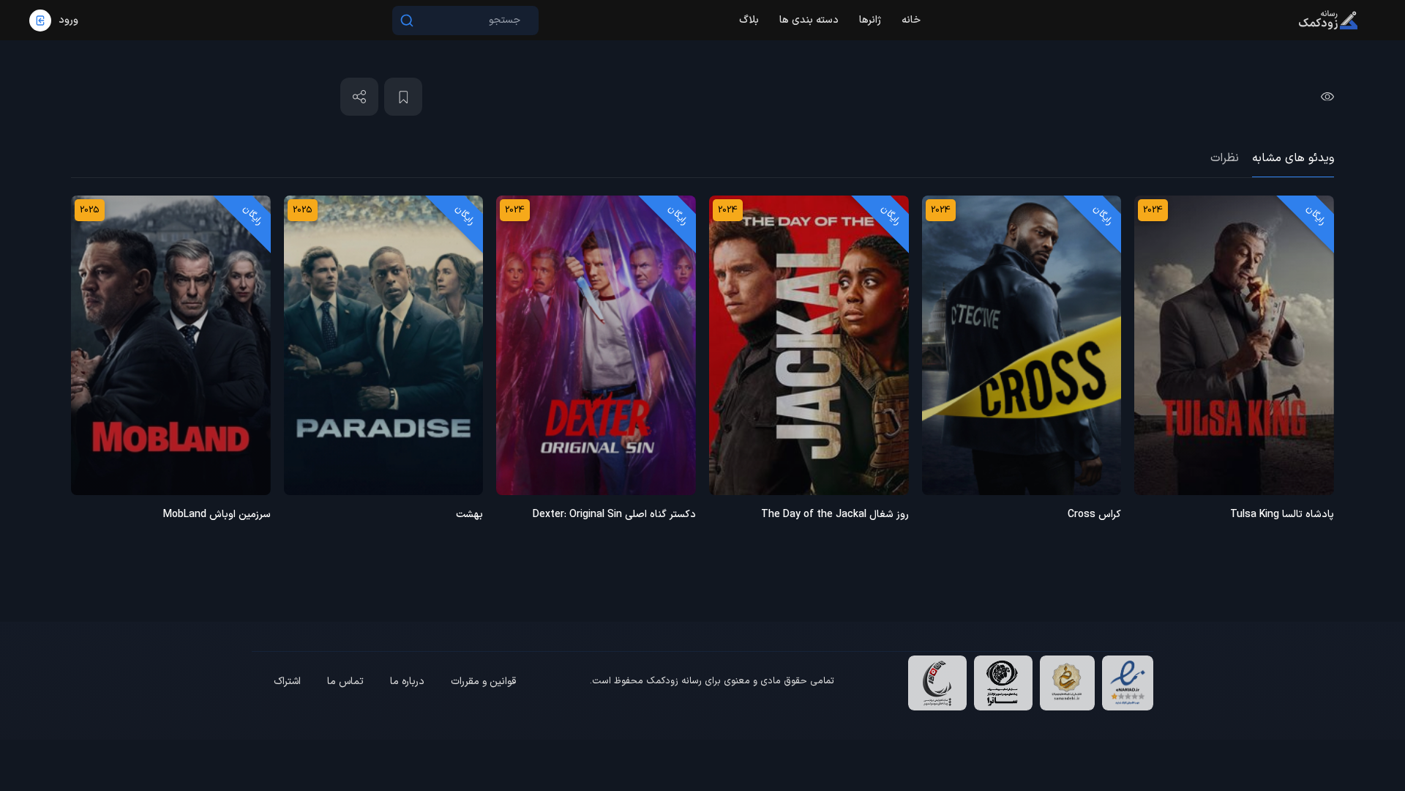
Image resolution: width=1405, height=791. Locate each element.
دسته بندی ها (809, 20)
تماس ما (345, 681)
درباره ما (407, 681)
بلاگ (749, 20)
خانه (911, 20)
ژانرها (870, 20)
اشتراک (287, 681)
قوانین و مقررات (483, 681)
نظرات (1224, 158)
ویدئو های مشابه (1293, 158)
